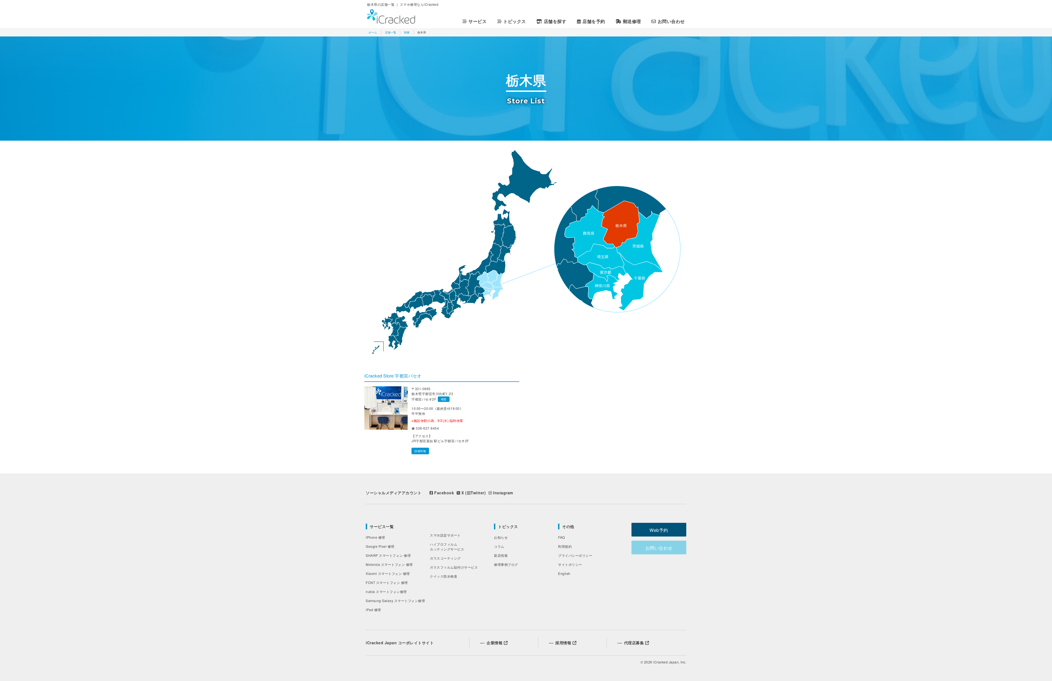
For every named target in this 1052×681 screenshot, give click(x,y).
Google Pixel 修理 (380, 546)
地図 (444, 399)
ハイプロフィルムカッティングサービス (447, 546)
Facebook (443, 492)
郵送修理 (632, 21)
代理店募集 (631, 642)
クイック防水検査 (443, 576)
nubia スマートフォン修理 (386, 591)
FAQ (561, 537)
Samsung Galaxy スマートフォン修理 (395, 600)
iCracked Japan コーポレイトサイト (400, 642)
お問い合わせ (671, 21)
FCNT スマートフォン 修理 (387, 582)
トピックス (508, 526)
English (564, 573)
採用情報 (561, 642)
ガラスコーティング (445, 558)
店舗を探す (555, 21)
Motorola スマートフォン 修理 (389, 564)
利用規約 (565, 546)
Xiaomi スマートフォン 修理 (388, 573)
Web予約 (659, 530)
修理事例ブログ (506, 564)
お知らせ (501, 537)
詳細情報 (420, 451)
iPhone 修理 (375, 537)
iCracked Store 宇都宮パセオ (392, 376)
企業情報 (492, 642)
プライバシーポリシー (575, 555)
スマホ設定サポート (445, 535)
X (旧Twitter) (473, 492)
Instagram (502, 492)
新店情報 (501, 555)
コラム (499, 546)
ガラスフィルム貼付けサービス (454, 567)
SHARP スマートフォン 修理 (388, 555)
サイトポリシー (570, 564)
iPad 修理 (373, 609)
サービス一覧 (382, 526)
